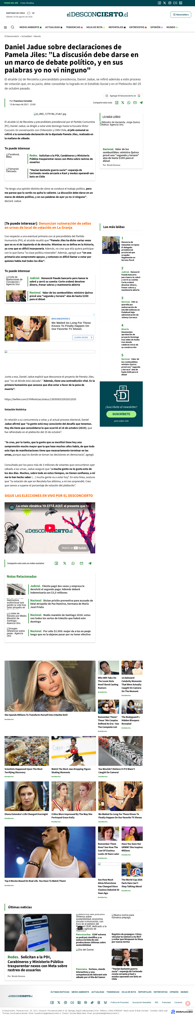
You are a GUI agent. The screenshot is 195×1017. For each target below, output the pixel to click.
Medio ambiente (29, 27)
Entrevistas (136, 27)
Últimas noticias (60, 992)
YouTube (72, 1002)
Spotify (85, 1002)
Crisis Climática (27, 3)
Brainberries (60, 319)
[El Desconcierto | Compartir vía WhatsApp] (129, 102)
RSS (156, 1002)
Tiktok (92, 1002)
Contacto (178, 1002)
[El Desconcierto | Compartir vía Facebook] (117, 102)
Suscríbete (121, 414)
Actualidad (52, 27)
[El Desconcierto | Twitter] (164, 3)
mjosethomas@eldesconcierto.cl (47, 1013)
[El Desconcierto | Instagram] (169, 3)
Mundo (171, 27)
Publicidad (166, 1002)
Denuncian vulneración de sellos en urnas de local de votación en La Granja (48, 225)
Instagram (65, 1002)
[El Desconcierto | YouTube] (175, 3)
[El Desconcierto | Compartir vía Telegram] (141, 102)
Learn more (81, 337)
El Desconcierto (12, 36)
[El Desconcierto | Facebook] (159, 3)
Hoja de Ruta (94, 27)
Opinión (155, 27)
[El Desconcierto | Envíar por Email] (135, 102)
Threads (99, 1002)
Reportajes (116, 27)
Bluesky (105, 1002)
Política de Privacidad (120, 1002)
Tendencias (73, 27)
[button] (180, 15)
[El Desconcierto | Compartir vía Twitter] (123, 102)
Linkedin (79, 1002)
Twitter (58, 1002)
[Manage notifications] (187, 1003)
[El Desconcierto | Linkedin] (180, 3)
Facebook (52, 1002)
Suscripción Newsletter (141, 1002)
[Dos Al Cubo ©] (182, 1013)
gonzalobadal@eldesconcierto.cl (106, 1013)
